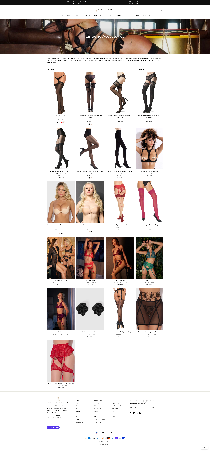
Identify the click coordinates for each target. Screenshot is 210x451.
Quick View (61, 111)
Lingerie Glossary (116, 403)
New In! (78, 403)
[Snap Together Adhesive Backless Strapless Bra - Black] (62, 233)
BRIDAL (108, 16)
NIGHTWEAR (98, 16)
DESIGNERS (119, 16)
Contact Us (97, 411)
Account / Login (98, 400)
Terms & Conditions (99, 419)
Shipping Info (97, 403)
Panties (78, 411)
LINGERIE (69, 16)
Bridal (77, 416)
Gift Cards (114, 416)
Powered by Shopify (105, 444)
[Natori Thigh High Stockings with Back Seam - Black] (89, 124)
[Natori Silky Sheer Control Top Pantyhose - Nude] (91, 178)
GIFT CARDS (130, 16)
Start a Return (97, 408)
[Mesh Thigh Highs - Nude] (64, 122)
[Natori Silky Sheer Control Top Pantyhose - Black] (89, 178)
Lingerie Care (115, 408)
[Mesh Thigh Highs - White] (59, 122)
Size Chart (96, 414)
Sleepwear (79, 414)
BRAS (78, 16)
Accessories (79, 422)
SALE (149, 16)
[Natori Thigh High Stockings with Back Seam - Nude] (91, 124)
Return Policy (97, 405)
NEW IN (61, 16)
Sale (77, 419)
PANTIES (87, 16)
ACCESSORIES (141, 16)
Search (78, 400)
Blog (113, 411)
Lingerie (78, 405)
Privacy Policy (97, 422)
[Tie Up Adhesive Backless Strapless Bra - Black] (91, 231)
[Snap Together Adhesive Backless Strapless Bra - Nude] (59, 233)
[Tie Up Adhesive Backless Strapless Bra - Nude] (89, 231)
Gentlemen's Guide (117, 405)
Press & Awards (116, 414)
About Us (114, 400)
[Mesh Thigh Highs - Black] (57, 122)
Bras (77, 408)
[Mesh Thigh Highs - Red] (62, 122)
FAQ (95, 416)
